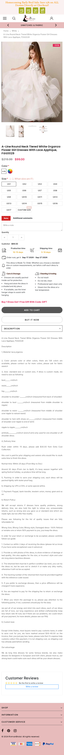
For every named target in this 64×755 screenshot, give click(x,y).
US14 (24, 203)
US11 (40, 197)
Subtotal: (6, 244)
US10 (24, 197)
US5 (9, 190)
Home (6, 31)
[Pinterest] (8, 730)
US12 (55, 197)
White (14, 31)
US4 (55, 184)
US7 (40, 190)
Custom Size (24, 210)
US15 (39, 203)
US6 (24, 190)
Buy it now (32, 320)
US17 (9, 210)
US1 (9, 184)
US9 (9, 197)
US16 (55, 203)
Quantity (5, 232)
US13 (9, 203)
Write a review (32, 686)
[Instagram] (15, 730)
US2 (24, 184)
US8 (55, 190)
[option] (29, 25)
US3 (40, 184)
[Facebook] (3, 730)
